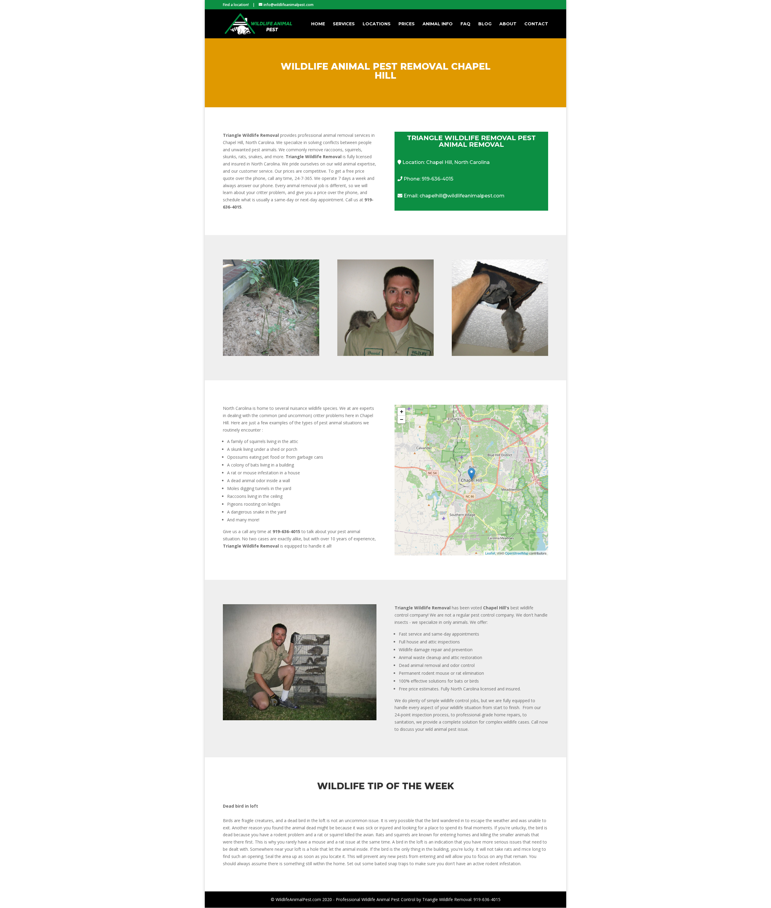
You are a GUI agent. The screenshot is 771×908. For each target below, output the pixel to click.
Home (318, 24)
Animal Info (438, 24)
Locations (377, 24)
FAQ (465, 24)
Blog (485, 24)
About (508, 24)
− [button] (401, 419)
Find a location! (236, 4)
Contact (536, 24)
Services (344, 24)
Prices (406, 24)
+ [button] (401, 411)
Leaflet (490, 553)
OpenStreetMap (516, 553)
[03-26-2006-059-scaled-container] (299, 718)
